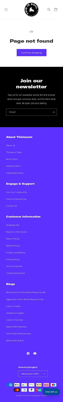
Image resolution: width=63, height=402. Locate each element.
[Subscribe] (53, 112)
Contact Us (11, 205)
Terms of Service (14, 266)
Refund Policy (13, 245)
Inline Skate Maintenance (18, 333)
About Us (10, 145)
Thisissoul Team (14, 152)
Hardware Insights (15, 313)
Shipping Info (12, 225)
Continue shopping (31, 52)
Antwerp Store (13, 166)
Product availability (15, 252)
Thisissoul (26, 395)
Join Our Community (16, 192)
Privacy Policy (12, 259)
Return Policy (12, 238)
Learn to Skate (13, 306)
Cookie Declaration (15, 273)
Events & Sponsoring (16, 199)
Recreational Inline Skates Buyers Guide (26, 292)
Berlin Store (12, 159)
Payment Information (16, 231)
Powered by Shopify (39, 395)
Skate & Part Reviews (16, 326)
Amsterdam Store (15, 173)
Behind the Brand (15, 340)
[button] (6, 9)
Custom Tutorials (14, 319)
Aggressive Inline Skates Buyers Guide (24, 299)
